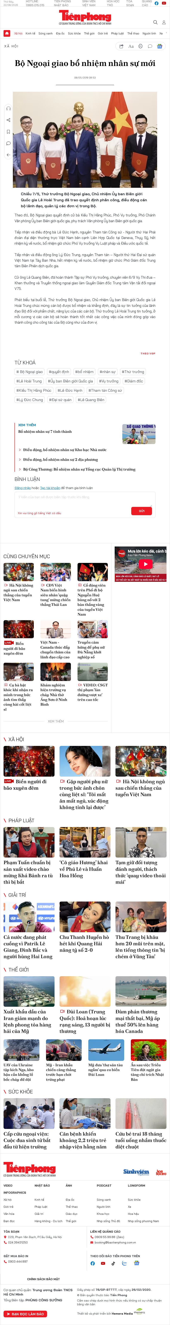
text (131, 46)
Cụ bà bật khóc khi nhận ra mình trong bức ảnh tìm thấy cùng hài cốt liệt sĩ (18, 697)
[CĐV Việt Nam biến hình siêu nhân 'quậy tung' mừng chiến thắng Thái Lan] (55, 572)
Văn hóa (9, 1214)
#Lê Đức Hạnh (70, 390)
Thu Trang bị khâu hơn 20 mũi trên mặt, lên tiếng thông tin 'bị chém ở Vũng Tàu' (140, 947)
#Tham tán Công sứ (105, 390)
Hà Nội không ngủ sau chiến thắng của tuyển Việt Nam (18, 592)
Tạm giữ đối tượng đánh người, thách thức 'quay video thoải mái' (140, 872)
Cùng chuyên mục (27, 556)
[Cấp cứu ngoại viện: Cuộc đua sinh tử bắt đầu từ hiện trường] (29, 1113)
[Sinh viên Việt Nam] (136, 1173)
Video (8, 1185)
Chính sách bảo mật (43, 1279)
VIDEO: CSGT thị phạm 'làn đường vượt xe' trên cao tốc (93, 692)
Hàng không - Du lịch (48, 1221)
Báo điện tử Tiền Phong (85, 17)
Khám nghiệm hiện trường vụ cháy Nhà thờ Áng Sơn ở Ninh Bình (53, 695)
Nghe (8, 108)
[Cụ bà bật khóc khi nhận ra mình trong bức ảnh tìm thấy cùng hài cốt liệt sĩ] (19, 672)
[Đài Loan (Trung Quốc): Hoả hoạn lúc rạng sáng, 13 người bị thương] (85, 991)
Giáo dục (72, 1214)
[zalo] (126, 1263)
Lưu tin (8, 132)
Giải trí (17, 895)
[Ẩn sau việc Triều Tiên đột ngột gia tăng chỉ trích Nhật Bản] (149, 1050)
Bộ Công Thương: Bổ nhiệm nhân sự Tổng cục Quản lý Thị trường (79, 469)
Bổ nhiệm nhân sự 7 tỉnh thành (45, 431)
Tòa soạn (11, 1231)
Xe (161, 33)
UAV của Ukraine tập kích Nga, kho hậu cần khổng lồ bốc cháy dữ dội (19, 1072)
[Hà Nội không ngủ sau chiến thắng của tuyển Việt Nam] (19, 572)
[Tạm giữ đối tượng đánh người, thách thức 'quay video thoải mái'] (140, 842)
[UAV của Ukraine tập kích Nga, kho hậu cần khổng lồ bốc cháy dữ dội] (21, 1050)
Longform (136, 1185)
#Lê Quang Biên (91, 399)
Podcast (104, 1185)
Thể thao (133, 33)
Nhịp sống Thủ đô (108, 1221)
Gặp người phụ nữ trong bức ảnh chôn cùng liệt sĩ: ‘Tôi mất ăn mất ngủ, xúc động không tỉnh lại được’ (84, 794)
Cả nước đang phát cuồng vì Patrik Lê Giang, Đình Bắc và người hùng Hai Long (28, 947)
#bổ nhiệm (84, 371)
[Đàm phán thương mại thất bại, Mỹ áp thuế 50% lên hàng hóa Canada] (140, 991)
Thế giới (89, 33)
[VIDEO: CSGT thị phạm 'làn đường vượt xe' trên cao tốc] (93, 672)
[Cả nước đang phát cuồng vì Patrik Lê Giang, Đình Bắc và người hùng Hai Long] (29, 917)
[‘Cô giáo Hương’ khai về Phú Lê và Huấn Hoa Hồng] (85, 842)
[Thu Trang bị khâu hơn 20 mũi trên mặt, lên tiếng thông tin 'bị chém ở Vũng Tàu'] (140, 917)
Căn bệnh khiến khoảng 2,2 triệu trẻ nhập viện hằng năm (83, 1140)
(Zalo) (120, 1237)
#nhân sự (108, 371)
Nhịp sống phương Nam (143, 1221)
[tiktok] (115, 1263)
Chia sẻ (8, 120)
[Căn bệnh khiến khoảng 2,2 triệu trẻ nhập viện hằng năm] (85, 1113)
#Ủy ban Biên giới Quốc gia (70, 381)
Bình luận (8, 143)
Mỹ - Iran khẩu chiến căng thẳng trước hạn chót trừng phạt (61, 1072)
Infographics (15, 1192)
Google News (159, 46)
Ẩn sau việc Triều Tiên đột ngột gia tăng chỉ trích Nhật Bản (147, 1072)
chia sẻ (121, 46)
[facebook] (156, 3)
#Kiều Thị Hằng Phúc (33, 390)
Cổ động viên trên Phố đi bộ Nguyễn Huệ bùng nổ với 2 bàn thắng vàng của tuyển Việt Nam (92, 600)
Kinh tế (30, 33)
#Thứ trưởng (133, 371)
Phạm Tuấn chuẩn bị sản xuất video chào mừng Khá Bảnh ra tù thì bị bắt (28, 872)
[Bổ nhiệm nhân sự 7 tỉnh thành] (138, 434)
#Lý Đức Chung (29, 399)
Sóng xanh (46, 33)
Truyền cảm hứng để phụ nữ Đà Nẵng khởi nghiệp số (91, 649)
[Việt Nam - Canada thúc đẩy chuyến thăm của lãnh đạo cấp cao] (55, 629)
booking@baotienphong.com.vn (115, 1242)
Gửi (141, 511)
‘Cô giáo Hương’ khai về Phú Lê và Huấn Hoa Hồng (84, 868)
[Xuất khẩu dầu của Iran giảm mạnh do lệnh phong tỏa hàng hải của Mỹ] (29, 991)
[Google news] (138, 1263)
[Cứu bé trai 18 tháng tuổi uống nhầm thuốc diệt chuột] (140, 1113)
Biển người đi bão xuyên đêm (14, 648)
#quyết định (59, 371)
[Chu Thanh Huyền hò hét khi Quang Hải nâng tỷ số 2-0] (85, 917)
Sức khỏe (74, 33)
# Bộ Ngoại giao (29, 371)
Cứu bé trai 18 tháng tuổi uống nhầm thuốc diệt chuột (140, 1140)
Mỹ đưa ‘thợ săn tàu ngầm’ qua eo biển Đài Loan (105, 1070)
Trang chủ (7, 33)
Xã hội (18, 33)
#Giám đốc (134, 381)
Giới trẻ (103, 33)
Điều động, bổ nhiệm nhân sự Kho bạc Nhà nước (65, 449)
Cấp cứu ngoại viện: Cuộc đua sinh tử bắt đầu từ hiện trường (27, 1140)
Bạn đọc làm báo (28, 1314)
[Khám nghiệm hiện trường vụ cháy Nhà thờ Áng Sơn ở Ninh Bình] (55, 672)
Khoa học (103, 1214)
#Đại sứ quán (60, 399)
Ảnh (69, 1185)
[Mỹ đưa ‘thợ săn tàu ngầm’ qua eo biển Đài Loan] (106, 1050)
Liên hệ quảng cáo (105, 1231)
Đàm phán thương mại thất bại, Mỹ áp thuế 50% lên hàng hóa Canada (137, 1021)
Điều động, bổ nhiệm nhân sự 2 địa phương (60, 459)
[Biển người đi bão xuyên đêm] (19, 629)
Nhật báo (42, 1185)
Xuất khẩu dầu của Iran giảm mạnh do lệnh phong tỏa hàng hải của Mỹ (27, 1021)
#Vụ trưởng (108, 381)
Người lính (149, 33)
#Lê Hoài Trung (29, 381)
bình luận (150, 46)
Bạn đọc (9, 1221)
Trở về (8, 155)
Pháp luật (117, 33)
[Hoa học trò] (161, 1173)
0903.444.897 (18, 1261)
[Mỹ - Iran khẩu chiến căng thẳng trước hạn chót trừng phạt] (64, 1050)
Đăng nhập (23, 488)
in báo (140, 46)
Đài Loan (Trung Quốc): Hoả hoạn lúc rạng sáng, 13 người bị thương (85, 1021)
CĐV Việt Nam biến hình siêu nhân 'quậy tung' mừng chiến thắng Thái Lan (55, 595)
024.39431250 (18, 1242)
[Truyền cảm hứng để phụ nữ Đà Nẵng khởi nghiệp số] (93, 629)
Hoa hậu (133, 1214)
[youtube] (164, 3)
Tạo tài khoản (50, 488)
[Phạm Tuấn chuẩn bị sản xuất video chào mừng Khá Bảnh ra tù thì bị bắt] (29, 842)
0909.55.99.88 (105, 1237)
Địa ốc (60, 33)
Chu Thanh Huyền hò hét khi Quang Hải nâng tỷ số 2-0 (84, 943)
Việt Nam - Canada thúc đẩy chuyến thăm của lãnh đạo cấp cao (55, 649)
